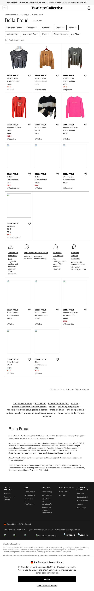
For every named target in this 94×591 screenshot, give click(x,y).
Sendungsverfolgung (33, 492)
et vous (74, 403)
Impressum (21, 530)
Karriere (79, 504)
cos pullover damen (22, 403)
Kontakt (62, 495)
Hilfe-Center (64, 492)
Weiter (47, 579)
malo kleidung (57, 409)
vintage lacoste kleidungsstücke (39, 413)
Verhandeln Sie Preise (13, 254)
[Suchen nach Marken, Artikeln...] (5, 8)
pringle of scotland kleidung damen (29, 406)
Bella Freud (24, 14)
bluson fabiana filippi (58, 403)
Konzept (7, 493)
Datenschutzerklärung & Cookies (67, 530)
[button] (89, 8)
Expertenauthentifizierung (36, 252)
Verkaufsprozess (48, 495)
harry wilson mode (67, 413)
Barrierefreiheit (9, 530)
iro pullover (40, 403)
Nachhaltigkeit (82, 497)
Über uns (80, 493)
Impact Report (82, 500)
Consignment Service (9, 498)
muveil (82, 413)
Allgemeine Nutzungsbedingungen (40, 530)
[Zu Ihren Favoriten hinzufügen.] (29, 75)
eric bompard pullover (68, 406)
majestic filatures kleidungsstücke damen (27, 409)
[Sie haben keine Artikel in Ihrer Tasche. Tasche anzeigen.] (89, 8)
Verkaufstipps (47, 492)
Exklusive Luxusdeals (58, 254)
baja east (47, 416)
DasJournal (81, 508)
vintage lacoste (13, 413)
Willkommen (10, 14)
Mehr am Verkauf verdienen (75, 255)
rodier (52, 406)
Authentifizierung (32, 495)
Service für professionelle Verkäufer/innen (48, 510)
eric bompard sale (75, 409)
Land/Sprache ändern (47, 585)
